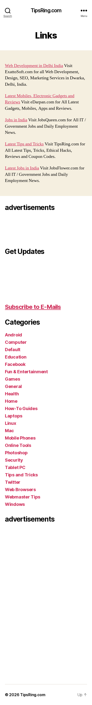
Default (12, 349)
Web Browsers (20, 489)
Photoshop (16, 452)
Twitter (12, 482)
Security (14, 460)
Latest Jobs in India (22, 168)
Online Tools (18, 445)
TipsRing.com (46, 10)
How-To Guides (21, 408)
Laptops (13, 415)
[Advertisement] (24, 228)
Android (13, 334)
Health (12, 393)
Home (11, 401)
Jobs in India (16, 120)
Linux (10, 423)
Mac (9, 430)
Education (15, 356)
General (13, 386)
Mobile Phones (20, 438)
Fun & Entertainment (26, 371)
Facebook (15, 364)
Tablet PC (15, 467)
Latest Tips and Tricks (24, 144)
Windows (15, 504)
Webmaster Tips (22, 496)
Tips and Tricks (21, 474)
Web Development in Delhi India (34, 66)
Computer (16, 342)
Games (12, 379)
